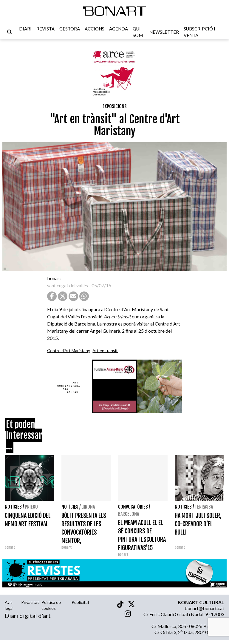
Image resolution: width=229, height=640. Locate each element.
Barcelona (128, 514)
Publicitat (80, 602)
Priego (31, 507)
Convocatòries (133, 507)
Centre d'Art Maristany (68, 350)
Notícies (13, 507)
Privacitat (30, 602)
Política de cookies (51, 605)
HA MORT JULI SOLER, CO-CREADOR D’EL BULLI (198, 524)
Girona (88, 507)
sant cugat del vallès (67, 285)
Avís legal (9, 605)
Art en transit (105, 350)
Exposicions (115, 106)
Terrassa (204, 507)
